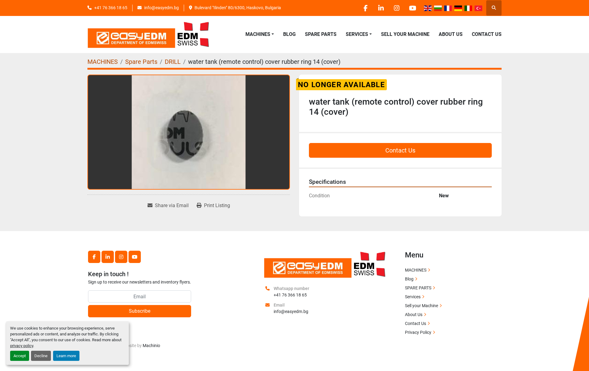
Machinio (151, 345)
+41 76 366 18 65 (110, 7)
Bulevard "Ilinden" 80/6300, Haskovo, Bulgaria (237, 7)
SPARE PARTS (321, 34)
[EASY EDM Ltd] (325, 263)
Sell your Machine (405, 34)
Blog (289, 34)
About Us (451, 34)
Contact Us (487, 34)
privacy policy (21, 345)
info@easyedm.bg (161, 7)
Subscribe (139, 311)
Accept (19, 356)
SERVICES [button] (357, 34)
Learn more (66, 356)
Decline (41, 356)
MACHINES (257, 34)
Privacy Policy (418, 332)
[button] (259, 34)
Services (413, 296)
